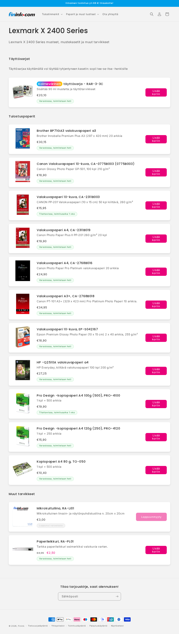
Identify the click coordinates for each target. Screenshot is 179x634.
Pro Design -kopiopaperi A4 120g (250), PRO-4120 (78, 428)
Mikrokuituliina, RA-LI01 (55, 508)
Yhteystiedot (58, 626)
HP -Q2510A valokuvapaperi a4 (63, 362)
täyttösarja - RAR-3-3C (70, 84)
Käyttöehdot (117, 626)
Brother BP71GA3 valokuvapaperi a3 (66, 130)
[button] (52, 14)
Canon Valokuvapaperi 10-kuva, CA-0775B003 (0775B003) (85, 164)
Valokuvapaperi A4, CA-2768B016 (64, 263)
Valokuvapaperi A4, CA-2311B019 (64, 230)
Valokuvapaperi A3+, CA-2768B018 (66, 296)
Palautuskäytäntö (99, 626)
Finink (21, 626)
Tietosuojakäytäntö (38, 626)
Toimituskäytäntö (77, 626)
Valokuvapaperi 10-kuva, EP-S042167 (67, 329)
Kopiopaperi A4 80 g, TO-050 (61, 461)
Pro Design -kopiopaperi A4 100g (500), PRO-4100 (78, 395)
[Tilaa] (117, 596)
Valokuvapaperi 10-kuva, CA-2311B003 (68, 197)
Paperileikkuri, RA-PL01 (55, 541)
